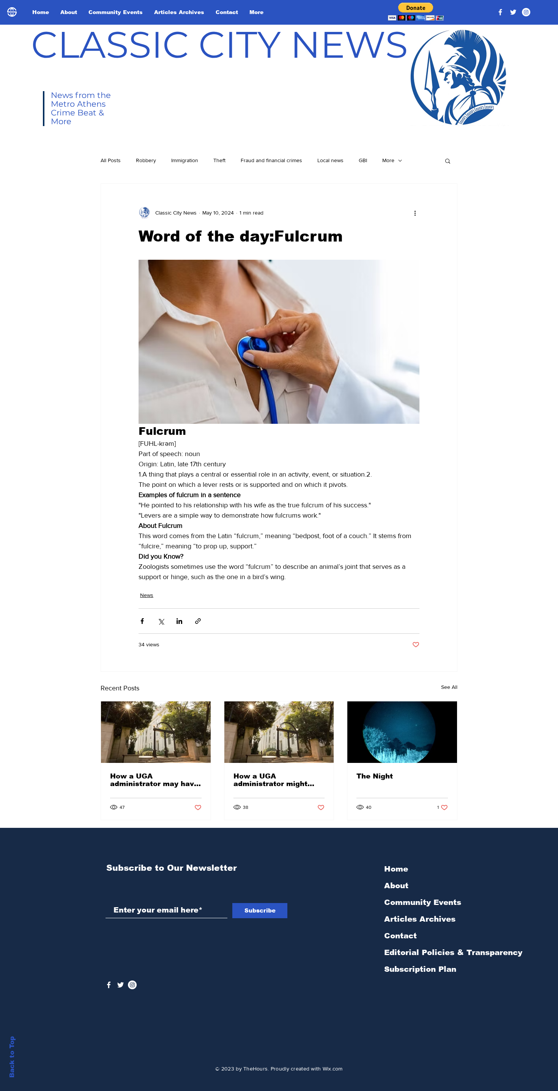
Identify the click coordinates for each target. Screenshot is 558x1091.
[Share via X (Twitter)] (160, 621)
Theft (219, 160)
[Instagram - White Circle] (526, 12)
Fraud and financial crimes (271, 160)
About (396, 885)
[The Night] (402, 732)
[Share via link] (198, 621)
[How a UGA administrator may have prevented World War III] (156, 732)
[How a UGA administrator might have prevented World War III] (279, 732)
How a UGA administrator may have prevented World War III (154, 780)
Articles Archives (420, 919)
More (388, 160)
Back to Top (12, 1057)
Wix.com (333, 1069)
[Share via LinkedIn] (179, 621)
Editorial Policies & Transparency (453, 952)
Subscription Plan (420, 969)
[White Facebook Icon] (108, 984)
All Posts (111, 160)
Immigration (184, 160)
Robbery (146, 160)
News (146, 595)
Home (396, 869)
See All (449, 687)
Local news (330, 160)
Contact (400, 936)
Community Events (422, 902)
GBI (363, 160)
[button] (416, 12)
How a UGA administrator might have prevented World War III (274, 780)
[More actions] (414, 212)
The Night (374, 776)
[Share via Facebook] (142, 621)
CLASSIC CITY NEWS (219, 44)
